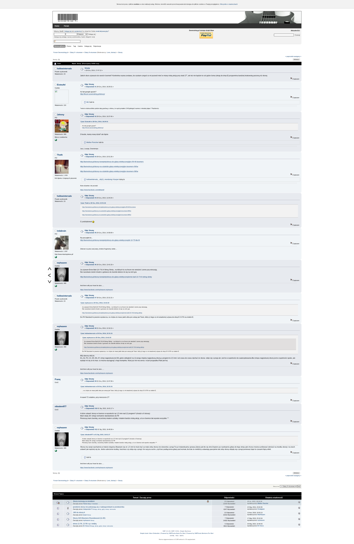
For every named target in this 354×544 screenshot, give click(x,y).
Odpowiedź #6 (91, 264)
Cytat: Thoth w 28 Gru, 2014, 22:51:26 (93, 203)
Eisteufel (61, 85)
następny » (297, 56)
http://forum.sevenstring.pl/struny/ (92, 94)
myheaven (62, 263)
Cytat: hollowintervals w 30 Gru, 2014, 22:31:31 (97, 333)
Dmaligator (261, 509)
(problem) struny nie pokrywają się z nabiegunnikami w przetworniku (98, 507)
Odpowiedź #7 (91, 297)
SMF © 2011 (175, 531)
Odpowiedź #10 (91, 408)
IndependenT (87, 509)
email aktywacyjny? (102, 31)
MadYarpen (261, 514)
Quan (85, 515)
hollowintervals (64, 68)
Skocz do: (276, 486)
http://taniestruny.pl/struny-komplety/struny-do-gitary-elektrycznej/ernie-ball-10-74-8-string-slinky (116, 277)
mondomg (108, 179)
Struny (87, 68)
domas (113, 52)
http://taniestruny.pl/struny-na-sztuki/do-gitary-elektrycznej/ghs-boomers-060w (109, 167)
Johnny (60, 114)
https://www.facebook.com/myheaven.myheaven (96, 289)
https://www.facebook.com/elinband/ (92, 190)
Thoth (60, 155)
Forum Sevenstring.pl (68, 18)
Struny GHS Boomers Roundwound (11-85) (89, 518)
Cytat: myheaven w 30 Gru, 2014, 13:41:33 (95, 303)
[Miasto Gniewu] (56, 257)
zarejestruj (77, 31)
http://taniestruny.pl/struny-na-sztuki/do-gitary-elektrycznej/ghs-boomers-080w (109, 171)
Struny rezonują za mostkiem (84, 501)
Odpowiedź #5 (91, 232)
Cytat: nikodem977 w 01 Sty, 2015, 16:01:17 (95, 434)
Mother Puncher (92, 142)
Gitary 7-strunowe (93, 503)
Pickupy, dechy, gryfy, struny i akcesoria (104, 509)
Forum (66, 26)
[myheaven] (56, 286)
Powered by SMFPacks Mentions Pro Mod (200, 533)
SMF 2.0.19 (166, 531)
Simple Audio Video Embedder (150, 533)
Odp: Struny (89, 84)
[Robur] (56, 140)
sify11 (101, 179)
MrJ (87, 102)
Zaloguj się (67, 31)
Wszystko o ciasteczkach (229, 4)
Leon (108, 52)
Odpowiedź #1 (91, 87)
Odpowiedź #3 (91, 156)
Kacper (116, 179)
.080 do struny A (79, 512)
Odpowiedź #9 (91, 381)
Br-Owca (86, 526)
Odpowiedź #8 (91, 328)
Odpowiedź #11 (91, 429)
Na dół (49, 282)
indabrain (61, 231)
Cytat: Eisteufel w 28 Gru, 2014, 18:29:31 (94, 121)
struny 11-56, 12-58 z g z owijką (85, 524)
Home (57, 26)
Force (85, 503)
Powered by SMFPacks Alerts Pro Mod (173, 533)
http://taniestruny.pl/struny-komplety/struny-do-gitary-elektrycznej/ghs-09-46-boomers (112, 162)
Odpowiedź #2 (91, 116)
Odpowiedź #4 (91, 198)
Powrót (49, 275)
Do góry (49, 269)
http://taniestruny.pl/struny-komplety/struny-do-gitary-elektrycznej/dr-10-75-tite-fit (110, 240)
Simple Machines (185, 531)
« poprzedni (289, 56)
